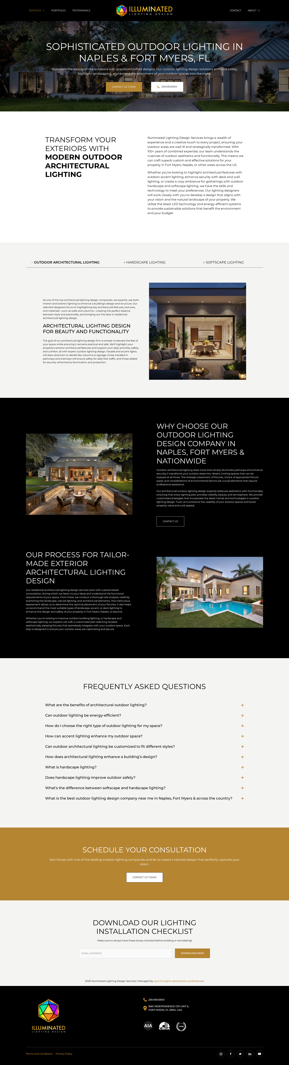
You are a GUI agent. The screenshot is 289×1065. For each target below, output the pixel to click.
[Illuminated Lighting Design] (48, 1016)
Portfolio (58, 10)
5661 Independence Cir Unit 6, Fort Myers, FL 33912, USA (168, 1008)
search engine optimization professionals (179, 981)
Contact (235, 10)
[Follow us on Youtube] (259, 1054)
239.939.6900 (169, 86)
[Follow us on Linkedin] (250, 1054)
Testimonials (81, 10)
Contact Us (170, 521)
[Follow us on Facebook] (231, 1054)
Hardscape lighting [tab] (145, 262)
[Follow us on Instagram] (220, 1054)
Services (35, 10)
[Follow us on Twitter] (240, 1054)
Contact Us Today (124, 86)
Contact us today (144, 877)
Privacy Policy (64, 1053)
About (252, 10)
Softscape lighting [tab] (224, 262)
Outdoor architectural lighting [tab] (66, 262)
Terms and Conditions (39, 1053)
